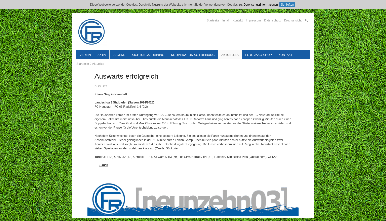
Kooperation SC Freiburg (193, 55)
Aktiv (102, 55)
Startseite (213, 20)
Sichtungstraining (148, 55)
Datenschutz (272, 20)
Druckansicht (293, 20)
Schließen (287, 4)
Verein (85, 55)
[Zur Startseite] (91, 31)
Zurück (103, 165)
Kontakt (238, 20)
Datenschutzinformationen (260, 4)
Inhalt (225, 20)
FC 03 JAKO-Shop (258, 55)
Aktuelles (230, 55)
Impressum (253, 20)
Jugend (119, 55)
